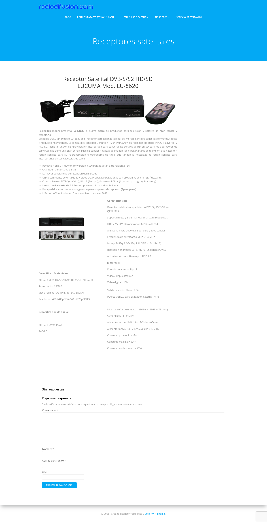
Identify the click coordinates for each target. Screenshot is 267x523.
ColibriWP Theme (155, 513)
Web (44, 472)
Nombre (48, 449)
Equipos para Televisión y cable (95, 17)
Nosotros (161, 17)
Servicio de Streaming (189, 17)
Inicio (67, 17)
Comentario (50, 410)
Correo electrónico (54, 460)
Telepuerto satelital (136, 17)
